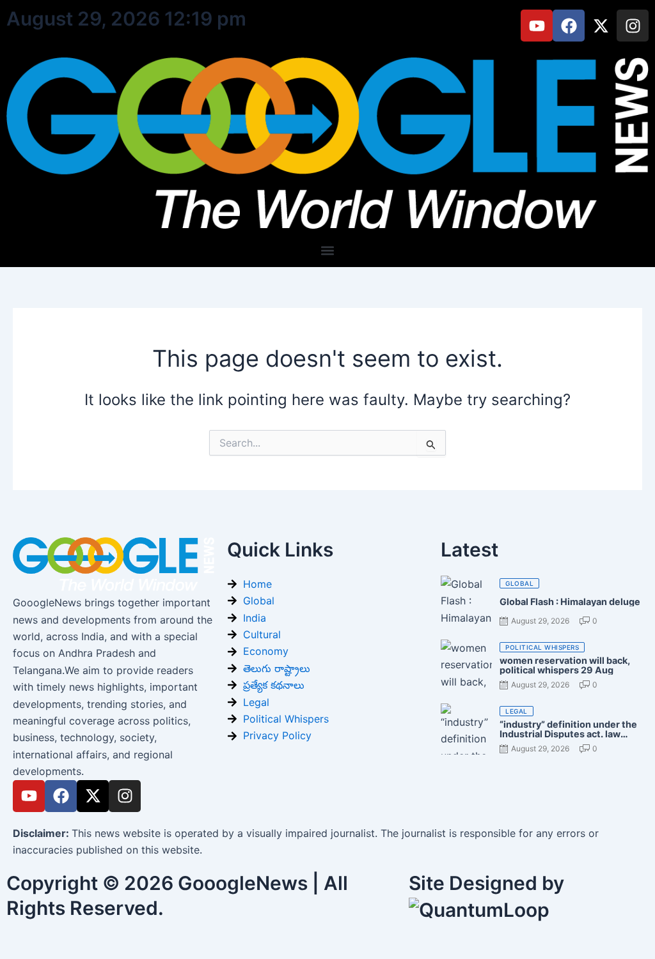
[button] (327, 250)
